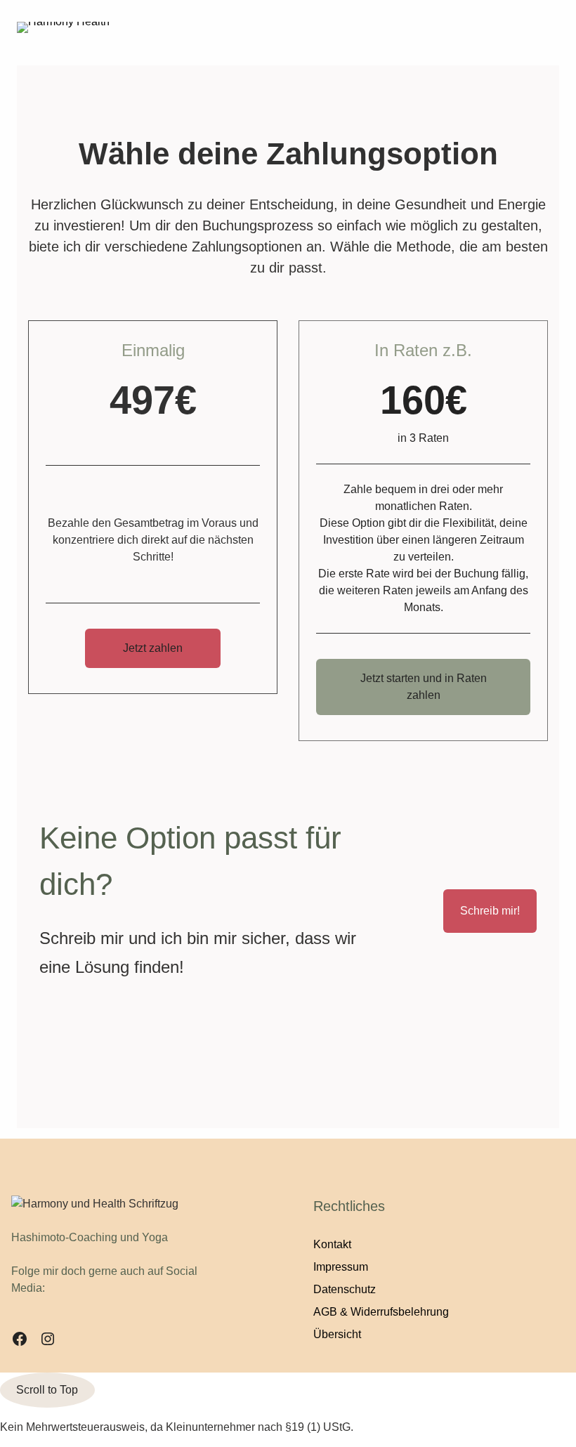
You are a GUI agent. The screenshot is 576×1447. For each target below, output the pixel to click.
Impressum (340, 1267)
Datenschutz (344, 1289)
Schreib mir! (490, 911)
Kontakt (332, 1244)
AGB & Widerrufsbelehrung (381, 1312)
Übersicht (337, 1334)
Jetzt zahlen (153, 648)
